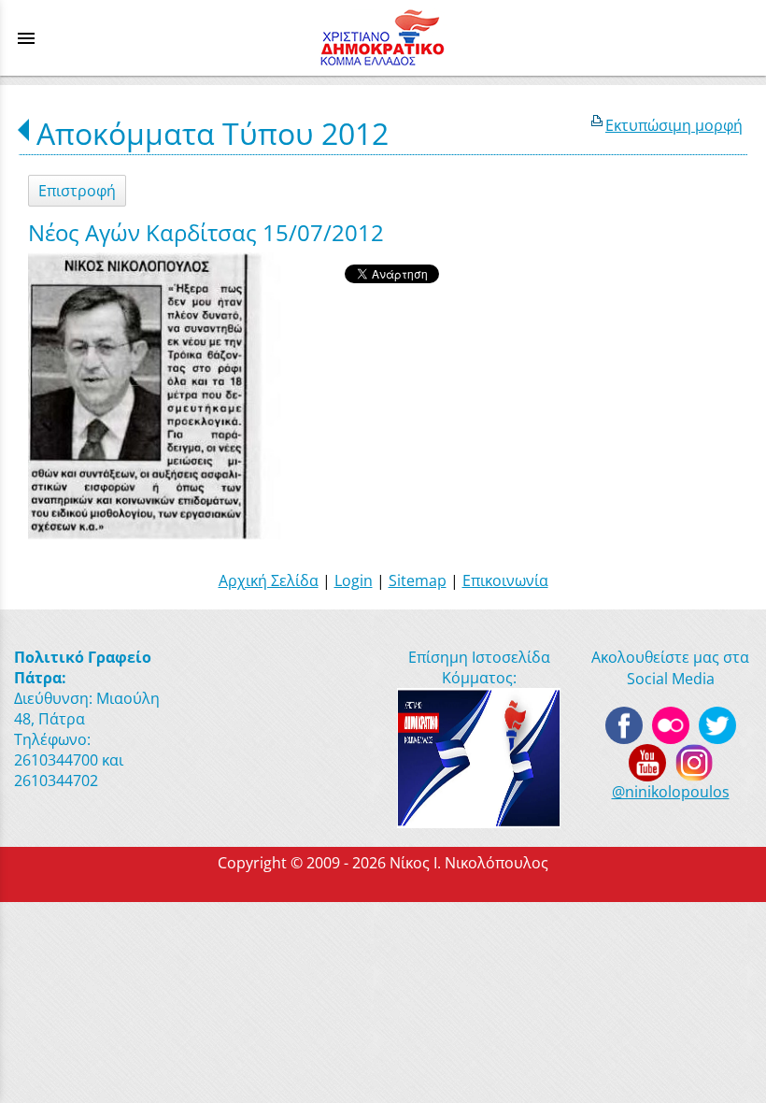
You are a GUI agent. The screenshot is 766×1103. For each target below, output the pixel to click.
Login (353, 580)
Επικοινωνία (505, 580)
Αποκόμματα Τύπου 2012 (212, 133)
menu (26, 38)
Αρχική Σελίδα (269, 580)
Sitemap (418, 580)
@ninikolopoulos (671, 791)
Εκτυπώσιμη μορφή (674, 125)
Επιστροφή (77, 190)
